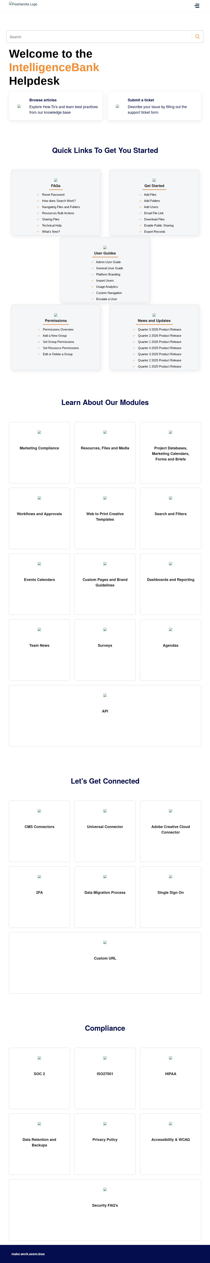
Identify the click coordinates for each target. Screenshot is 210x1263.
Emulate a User (106, 299)
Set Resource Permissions (60, 348)
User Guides (105, 253)
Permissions (56, 320)
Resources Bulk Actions (57, 213)
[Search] (197, 36)
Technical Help (51, 225)
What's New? (50, 231)
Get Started (154, 185)
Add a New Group (54, 335)
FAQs (55, 185)
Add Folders (151, 200)
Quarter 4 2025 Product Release (159, 348)
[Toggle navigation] (197, 5)
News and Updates (154, 320)
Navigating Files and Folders (60, 207)
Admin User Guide (108, 262)
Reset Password (52, 194)
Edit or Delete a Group (57, 354)
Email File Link (153, 213)
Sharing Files (50, 219)
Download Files (154, 219)
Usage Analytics (106, 286)
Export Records (154, 231)
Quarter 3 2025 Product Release (159, 354)
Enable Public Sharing (158, 225)
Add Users (150, 207)
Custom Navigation (108, 293)
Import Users (104, 280)
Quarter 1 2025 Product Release (159, 366)
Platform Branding (107, 274)
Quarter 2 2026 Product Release (159, 335)
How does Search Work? (58, 200)
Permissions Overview (57, 329)
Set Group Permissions (58, 342)
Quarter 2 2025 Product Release (159, 360)
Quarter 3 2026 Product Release (159, 329)
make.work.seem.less (28, 1253)
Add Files (149, 194)
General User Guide (109, 268)
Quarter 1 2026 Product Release (159, 342)
